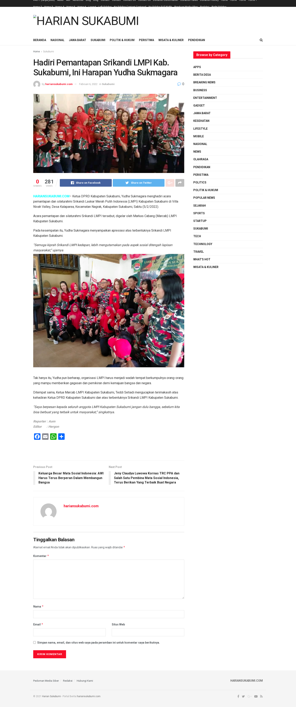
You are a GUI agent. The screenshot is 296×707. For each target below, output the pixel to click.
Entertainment (205, 97)
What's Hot (201, 259)
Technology (202, 244)
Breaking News (204, 82)
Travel (198, 251)
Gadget (199, 105)
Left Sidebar (105, 6)
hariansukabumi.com (59, 84)
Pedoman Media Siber (46, 680)
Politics (199, 182)
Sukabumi (98, 40)
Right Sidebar (219, 6)
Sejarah (199, 205)
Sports (199, 213)
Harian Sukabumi (51, 696)
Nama (38, 606)
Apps (197, 67)
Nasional (57, 40)
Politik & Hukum (122, 40)
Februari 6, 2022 (88, 84)
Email (38, 624)
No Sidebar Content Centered (130, 6)
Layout (92, 6)
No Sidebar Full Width (160, 6)
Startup (200, 221)
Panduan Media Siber (186, 6)
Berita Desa (202, 74)
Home (36, 51)
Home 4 (59, 6)
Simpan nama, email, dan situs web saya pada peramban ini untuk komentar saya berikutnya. (98, 642)
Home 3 (48, 6)
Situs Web (118, 624)
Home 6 (82, 6)
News (197, 151)
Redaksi (204, 6)
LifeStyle (200, 128)
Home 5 (70, 6)
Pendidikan (196, 40)
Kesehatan (201, 120)
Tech (197, 236)
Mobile (198, 136)
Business (200, 90)
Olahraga (200, 159)
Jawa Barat (77, 40)
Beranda (39, 40)
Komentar (41, 556)
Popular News (204, 197)
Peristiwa (146, 40)
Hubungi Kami (85, 680)
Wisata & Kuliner (171, 40)
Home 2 (37, 6)
